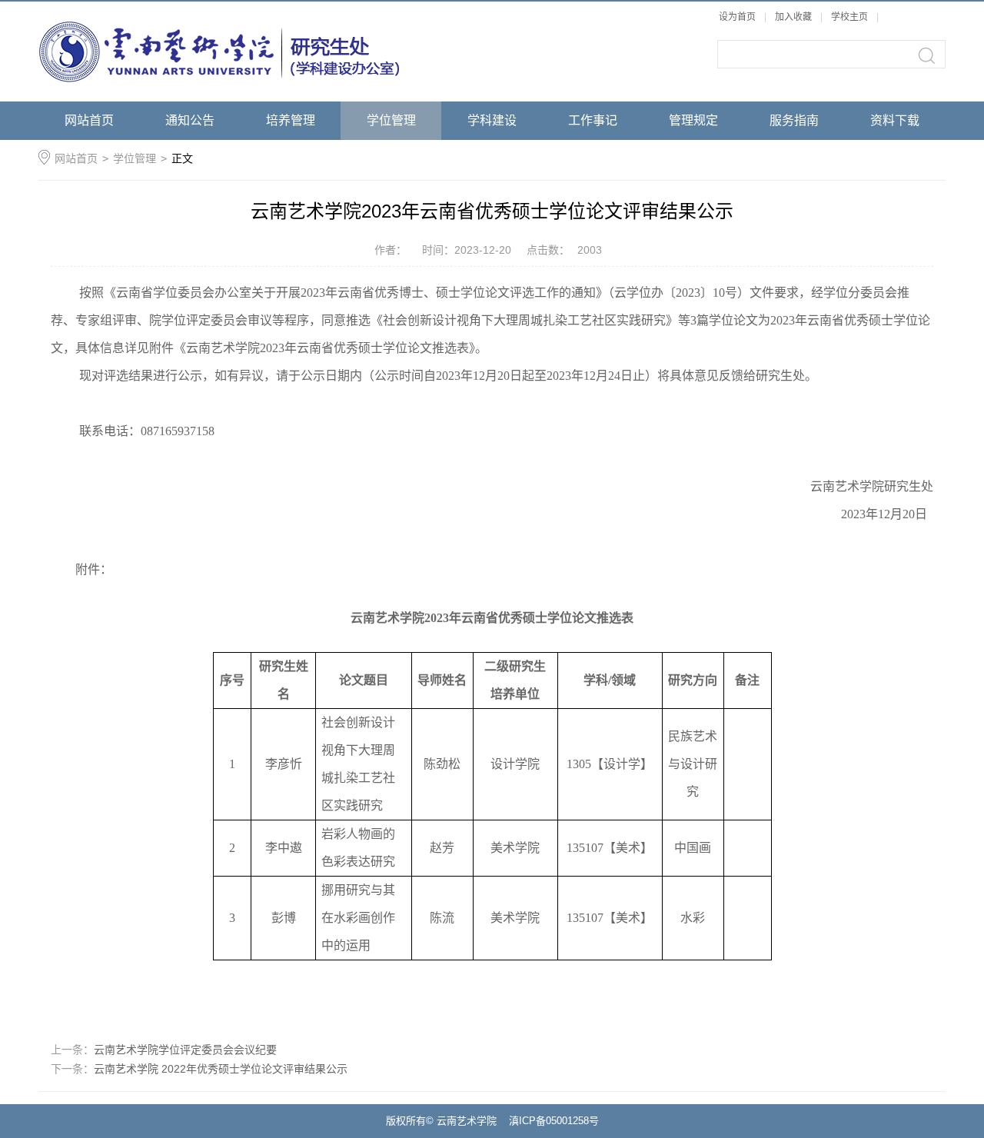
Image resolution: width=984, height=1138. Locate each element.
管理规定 (693, 120)
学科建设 (492, 120)
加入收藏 (793, 17)
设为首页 (737, 17)
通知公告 (189, 120)
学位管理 (391, 120)
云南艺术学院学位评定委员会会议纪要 (185, 1049)
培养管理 (290, 120)
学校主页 (849, 17)
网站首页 (89, 120)
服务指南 (794, 120)
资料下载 (894, 120)
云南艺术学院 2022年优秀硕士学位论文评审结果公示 (220, 1069)
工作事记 (592, 120)
